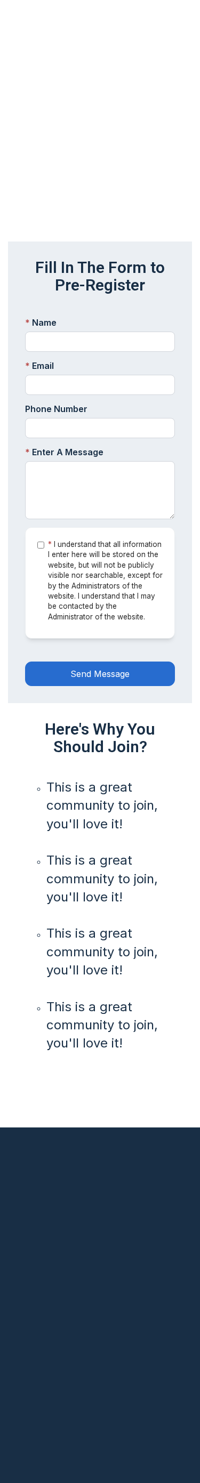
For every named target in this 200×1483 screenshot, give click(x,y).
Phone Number (56, 409)
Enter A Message (64, 452)
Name (41, 322)
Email (39, 365)
